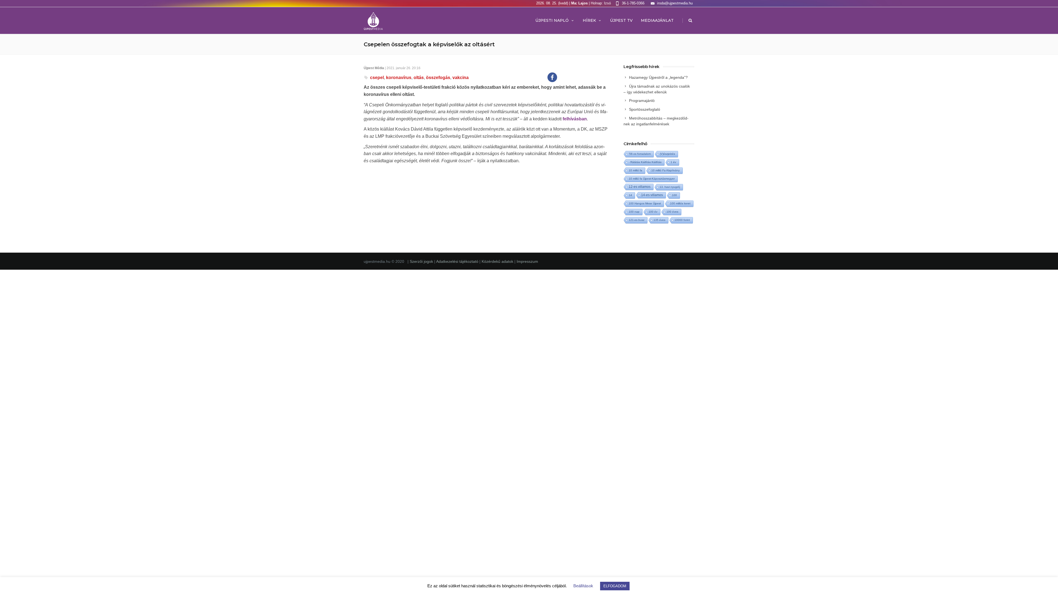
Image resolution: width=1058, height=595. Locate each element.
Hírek (589, 20)
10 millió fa (635, 170)
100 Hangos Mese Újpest (645, 203)
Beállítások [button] (583, 585)
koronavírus (398, 77)
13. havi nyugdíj (670, 186)
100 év (653, 211)
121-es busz (636, 219)
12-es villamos (640, 186)
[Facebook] (552, 77)
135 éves (659, 219)
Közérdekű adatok (497, 261)
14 (630, 195)
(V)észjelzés (667, 153)
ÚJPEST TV (621, 20)
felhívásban (575, 119)
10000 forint (682, 219)
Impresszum (527, 261)
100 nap (634, 211)
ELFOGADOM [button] (614, 586)
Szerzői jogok (422, 261)
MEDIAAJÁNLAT (657, 20)
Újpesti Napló (552, 20)
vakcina (460, 77)
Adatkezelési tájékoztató (457, 261)
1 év (673, 162)
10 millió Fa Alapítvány (665, 170)
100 (674, 195)
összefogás (438, 77)
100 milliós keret (680, 203)
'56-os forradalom (640, 153)
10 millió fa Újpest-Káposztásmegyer (652, 178)
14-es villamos (652, 195)
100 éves (672, 211)
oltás (419, 77)
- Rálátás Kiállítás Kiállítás (645, 162)
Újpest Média (374, 68)
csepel (377, 77)
